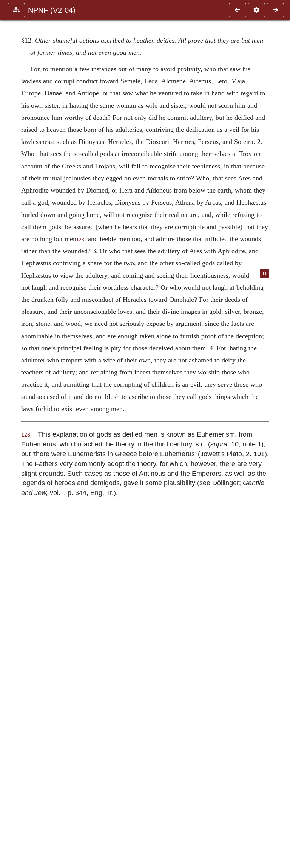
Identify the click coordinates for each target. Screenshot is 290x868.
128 (80, 239)
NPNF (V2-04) (52, 10)
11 (264, 274)
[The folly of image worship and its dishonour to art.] (275, 10)
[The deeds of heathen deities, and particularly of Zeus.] (237, 10)
